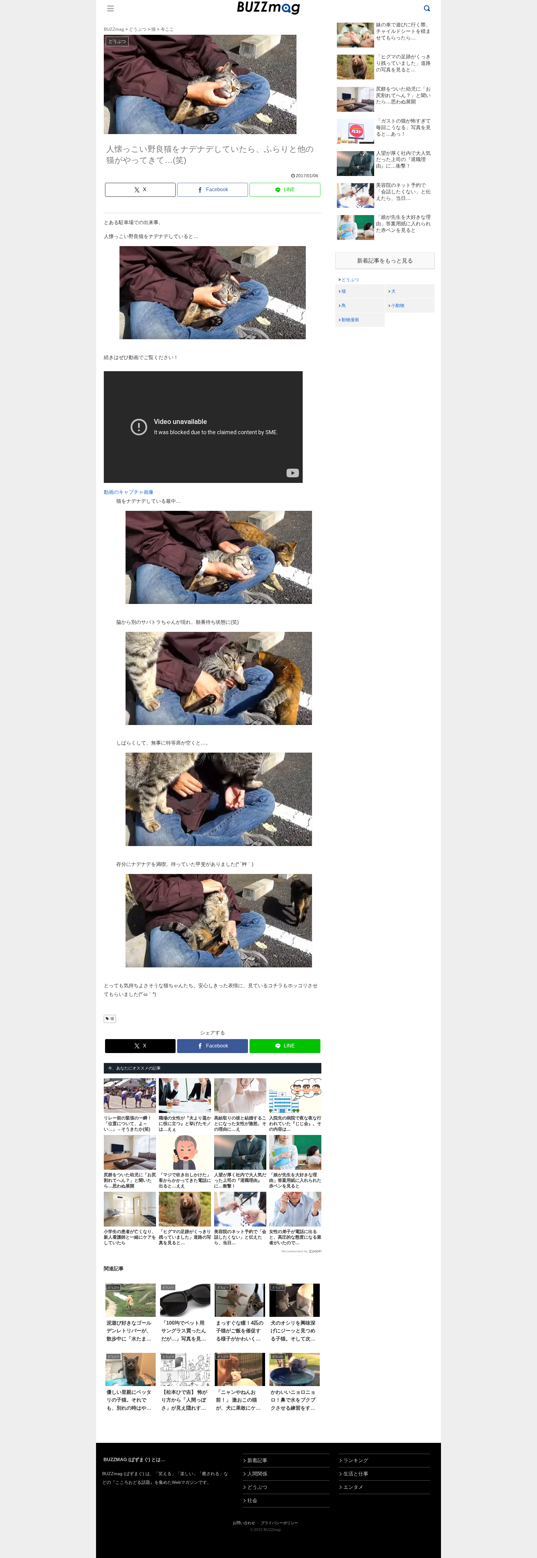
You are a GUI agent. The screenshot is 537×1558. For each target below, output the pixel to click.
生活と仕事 (355, 1473)
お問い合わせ (244, 1523)
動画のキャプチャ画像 (129, 492)
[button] (31, 1177)
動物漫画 (350, 319)
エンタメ (353, 1487)
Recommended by (295, 1251)
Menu (110, 8)
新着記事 (257, 1460)
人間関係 (257, 1473)
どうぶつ (350, 279)
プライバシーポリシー (279, 1523)
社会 (252, 1500)
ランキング (355, 1460)
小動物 (397, 305)
